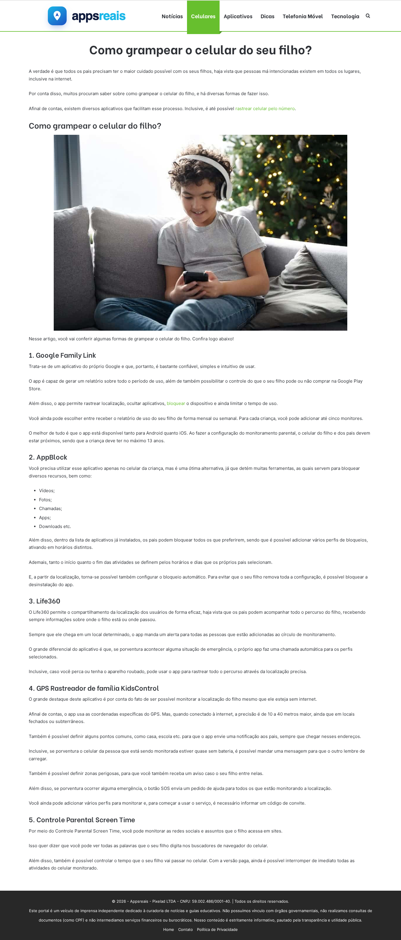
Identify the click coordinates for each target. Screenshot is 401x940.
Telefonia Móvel (303, 16)
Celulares (203, 16)
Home (168, 929)
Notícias (172, 16)
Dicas (267, 16)
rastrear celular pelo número (264, 108)
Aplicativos (238, 16)
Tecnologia (345, 16)
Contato (185, 929)
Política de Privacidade (217, 929)
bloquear (176, 403)
